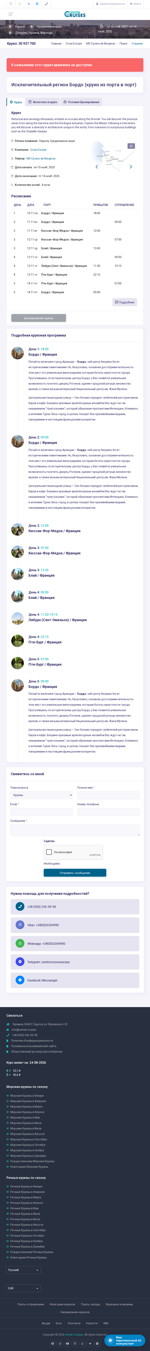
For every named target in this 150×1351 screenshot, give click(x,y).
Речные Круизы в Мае (24, 1208)
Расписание (21, 196)
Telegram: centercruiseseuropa (48, 962)
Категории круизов (62, 1304)
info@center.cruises (24, 1029)
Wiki (105, 1323)
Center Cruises (74, 1334)
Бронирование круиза (38, 318)
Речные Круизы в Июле (25, 1219)
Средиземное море (49, 26)
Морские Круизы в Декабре (28, 1155)
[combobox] (23, 1270)
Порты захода (90, 1304)
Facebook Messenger (42, 980)
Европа (20, 26)
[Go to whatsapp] (82, 1343)
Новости (92, 1323)
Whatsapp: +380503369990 (46, 944)
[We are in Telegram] (28, 4)
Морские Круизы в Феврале (28, 1101)
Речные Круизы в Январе (26, 1186)
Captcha (49, 841)
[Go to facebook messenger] (97, 1343)
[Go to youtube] (67, 1343)
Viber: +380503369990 (43, 925)
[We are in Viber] (11, 4)
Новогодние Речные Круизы (28, 1257)
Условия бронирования (83, 102)
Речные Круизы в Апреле (26, 1202)
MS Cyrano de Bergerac (100, 43)
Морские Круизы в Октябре (28, 1144)
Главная (56, 43)
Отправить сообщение (75, 873)
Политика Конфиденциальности (32, 1040)
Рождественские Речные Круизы (31, 1252)
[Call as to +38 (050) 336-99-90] (46, 4)
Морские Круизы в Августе (27, 1133)
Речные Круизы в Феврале (27, 1191)
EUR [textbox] (10, 1288)
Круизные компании (119, 1304)
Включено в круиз (44, 102)
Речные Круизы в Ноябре (26, 1241)
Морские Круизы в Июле (26, 1128)
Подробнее (126, 302)
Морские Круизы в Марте (26, 1106)
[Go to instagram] (60, 1343)
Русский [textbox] (13, 1270)
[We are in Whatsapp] (20, 4)
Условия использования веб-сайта (33, 1046)
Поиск (123, 43)
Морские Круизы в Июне (26, 1123)
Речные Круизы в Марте (25, 1197)
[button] (97, 167)
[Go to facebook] (52, 1343)
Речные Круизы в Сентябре (28, 1230)
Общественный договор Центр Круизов (36, 1051)
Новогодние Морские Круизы (29, 1166)
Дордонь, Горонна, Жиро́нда (33, 32)
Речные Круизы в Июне (25, 1213)
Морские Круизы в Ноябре (27, 1150)
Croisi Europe (74, 43)
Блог (59, 1323)
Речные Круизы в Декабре (27, 1246)
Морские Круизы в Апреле (27, 1112)
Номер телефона (88, 804)
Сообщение (18, 820)
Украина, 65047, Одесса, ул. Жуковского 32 (39, 1024)
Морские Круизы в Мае (25, 1117)
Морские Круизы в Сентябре (28, 1139)
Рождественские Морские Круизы (32, 1161)
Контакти (74, 1323)
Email (14, 804)
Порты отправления (30, 1304)
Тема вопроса (19, 787)
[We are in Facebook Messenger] (37, 4)
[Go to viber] (75, 1343)
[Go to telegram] (90, 1343)
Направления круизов (75, 1312)
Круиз (18, 102)
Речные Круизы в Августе (26, 1224)
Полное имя (86, 787)
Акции (46, 1323)
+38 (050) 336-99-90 (41, 907)
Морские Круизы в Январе (27, 1095)
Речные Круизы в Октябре (27, 1235)
